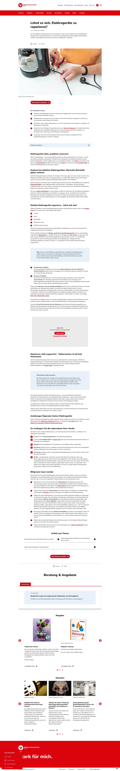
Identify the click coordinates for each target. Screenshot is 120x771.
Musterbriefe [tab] (25, 584)
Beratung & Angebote (39, 102)
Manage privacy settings (60, 336)
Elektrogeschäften (35, 184)
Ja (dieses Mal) (60, 333)
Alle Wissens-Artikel (58, 556)
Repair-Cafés (48, 365)
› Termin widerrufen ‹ (94, 769)
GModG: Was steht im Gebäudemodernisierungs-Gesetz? (33, 704)
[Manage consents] (117, 768)
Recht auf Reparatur (77, 525)
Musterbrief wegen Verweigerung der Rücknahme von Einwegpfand (54, 596)
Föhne (76, 161)
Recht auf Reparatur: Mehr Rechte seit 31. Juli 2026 (38, 539)
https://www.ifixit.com (48, 421)
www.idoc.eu (72, 421)
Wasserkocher (41, 163)
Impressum (71, 769)
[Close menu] (21, 751)
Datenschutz (62, 769)
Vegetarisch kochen (31, 647)
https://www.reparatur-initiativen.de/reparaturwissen (46, 423)
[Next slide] (100, 640)
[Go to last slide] (19, 640)
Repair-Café (56, 439)
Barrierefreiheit (81, 769)
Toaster (63, 163)
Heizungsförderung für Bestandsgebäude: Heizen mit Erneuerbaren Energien (83, 704)
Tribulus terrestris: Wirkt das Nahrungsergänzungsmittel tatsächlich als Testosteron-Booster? (59, 705)
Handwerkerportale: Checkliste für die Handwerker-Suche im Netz (75, 539)
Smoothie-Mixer (82, 163)
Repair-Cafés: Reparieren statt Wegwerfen (36, 547)
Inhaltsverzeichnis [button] (36, 145)
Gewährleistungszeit (68, 233)
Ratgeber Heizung (67, 647)
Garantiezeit (42, 235)
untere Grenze (61, 486)
